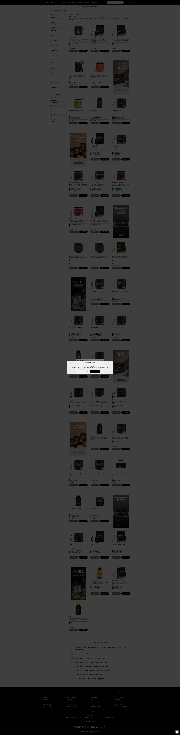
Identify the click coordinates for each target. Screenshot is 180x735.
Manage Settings (84, 371)
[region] (90, 367)
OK (95, 371)
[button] (177, 732)
